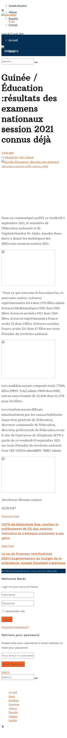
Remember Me (15, 611)
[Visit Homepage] (8, 14)
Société (13, 720)
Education (11, 157)
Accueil (13, 40)
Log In (5, 672)
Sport (12, 696)
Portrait (13, 25)
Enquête (13, 18)
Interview (14, 704)
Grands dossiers (18, 5)
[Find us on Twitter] (2, 11)
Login (12, 21)
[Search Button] (36, 62)
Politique (14, 700)
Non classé (26, 157)
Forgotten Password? (15, 627)
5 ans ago (7, 152)
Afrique (13, 12)
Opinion (13, 716)
